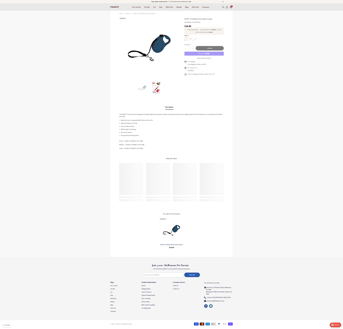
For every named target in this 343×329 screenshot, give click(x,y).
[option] (149, 48)
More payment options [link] (204, 58)
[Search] (223, 7)
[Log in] (227, 7)
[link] (131, 197)
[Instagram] (211, 306)
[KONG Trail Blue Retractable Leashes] (171, 230)
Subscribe (192, 275)
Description (169, 107)
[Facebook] (206, 306)
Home (121, 14)
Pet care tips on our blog (211, 283)
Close (223, 2)
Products (128, 14)
